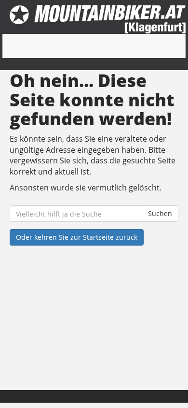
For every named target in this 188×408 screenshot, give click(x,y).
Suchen (160, 213)
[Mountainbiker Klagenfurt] (98, 19)
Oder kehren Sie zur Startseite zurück (76, 237)
